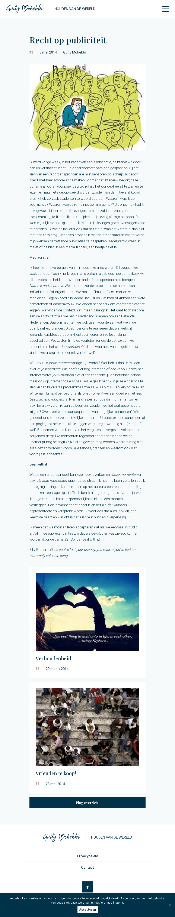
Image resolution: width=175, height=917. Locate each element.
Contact (87, 867)
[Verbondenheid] (87, 622)
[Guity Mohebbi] (25, 8)
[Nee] (170, 905)
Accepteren (87, 909)
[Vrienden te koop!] (87, 737)
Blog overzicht (87, 802)
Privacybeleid (87, 856)
